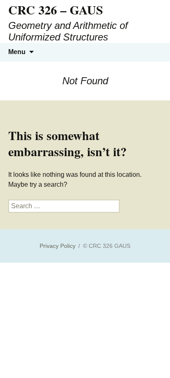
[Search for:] (155, 52)
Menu (17, 51)
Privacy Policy (58, 245)
